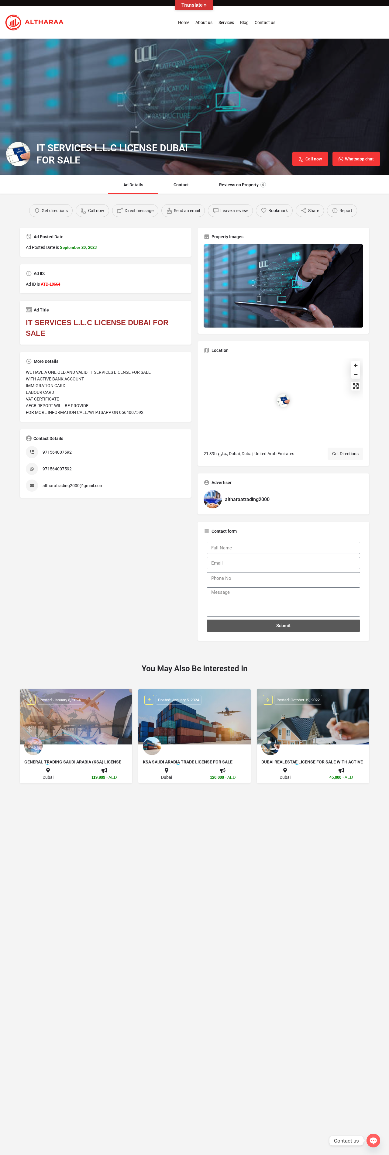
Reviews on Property (241, 184)
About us (203, 22)
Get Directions (345, 453)
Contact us (265, 22)
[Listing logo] (18, 154)
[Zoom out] (355, 374)
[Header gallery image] (194, 107)
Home (183, 22)
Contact (181, 184)
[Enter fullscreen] (355, 386)
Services (226, 22)
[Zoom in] (355, 365)
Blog (244, 22)
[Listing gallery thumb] (283, 286)
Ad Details (133, 184)
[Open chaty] (373, 1140)
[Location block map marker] (283, 400)
